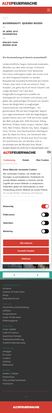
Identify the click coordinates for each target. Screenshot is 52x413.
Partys (6, 295)
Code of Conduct (11, 332)
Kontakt (6, 370)
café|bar (7, 310)
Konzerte (7, 288)
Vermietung (8, 348)
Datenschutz (8, 376)
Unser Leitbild (9, 329)
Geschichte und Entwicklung (16, 307)
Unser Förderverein (12, 317)
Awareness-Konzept (12, 336)
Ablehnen (26, 258)
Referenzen (8, 364)
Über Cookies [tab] (42, 160)
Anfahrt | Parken (11, 373)
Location (7, 358)
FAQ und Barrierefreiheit (14, 380)
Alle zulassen (26, 243)
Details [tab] (26, 160)
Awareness (8, 326)
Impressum (8, 383)
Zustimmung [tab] (9, 160)
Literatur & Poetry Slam (14, 291)
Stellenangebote (10, 320)
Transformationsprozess (14, 342)
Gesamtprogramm (11, 285)
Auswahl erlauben (26, 251)
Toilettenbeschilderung (13, 339)
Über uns (7, 303)
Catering (6, 361)
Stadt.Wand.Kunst (11, 298)
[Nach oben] (26, 397)
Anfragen (7, 351)
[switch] (45, 214)
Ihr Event (7, 354)
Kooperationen (10, 313)
